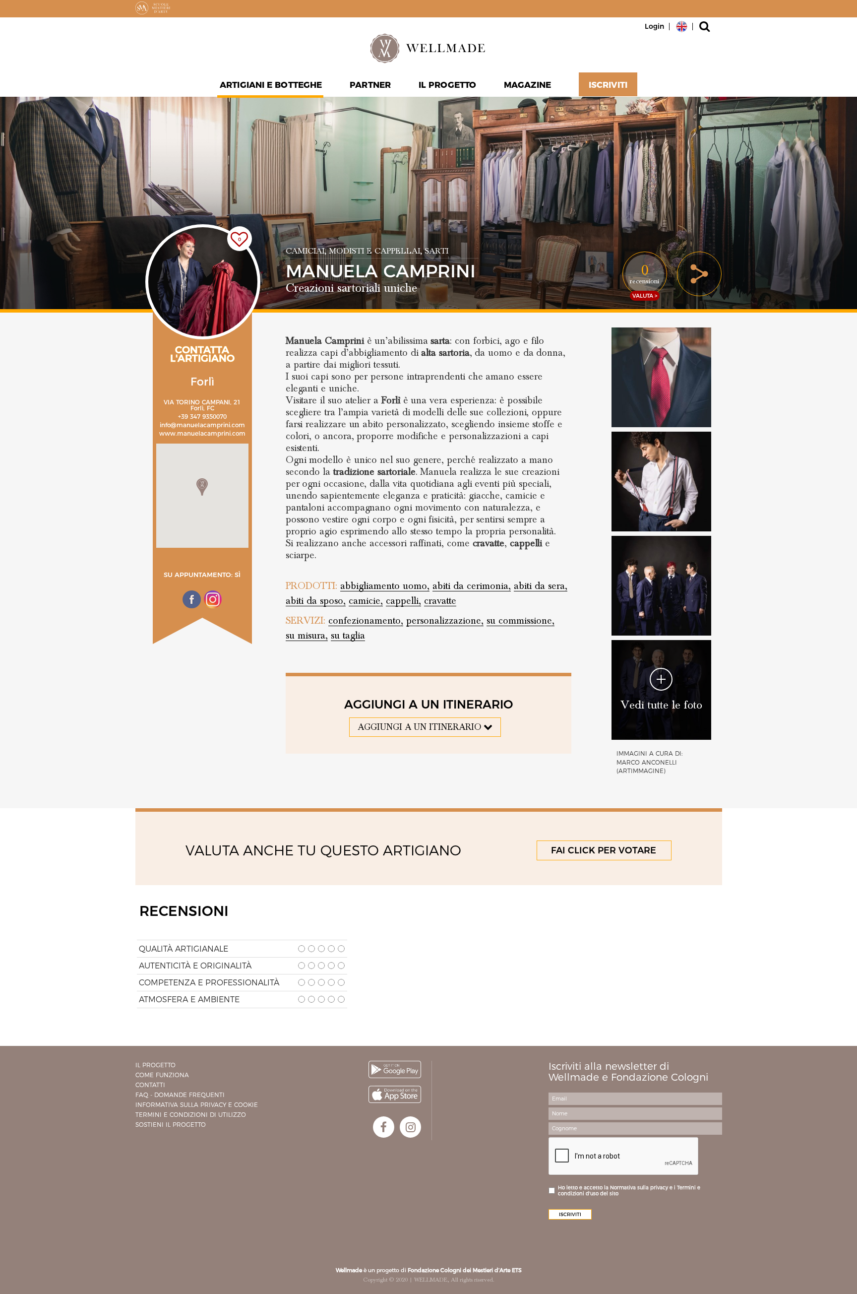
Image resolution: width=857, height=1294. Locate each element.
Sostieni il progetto (170, 1124)
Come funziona (162, 1075)
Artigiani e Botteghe (271, 85)
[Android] (394, 1069)
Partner (370, 85)
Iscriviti (608, 85)
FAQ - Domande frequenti (180, 1095)
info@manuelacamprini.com (202, 425)
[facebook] (383, 1127)
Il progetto (155, 1065)
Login (654, 26)
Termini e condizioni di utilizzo (190, 1114)
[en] (681, 25)
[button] (202, 487)
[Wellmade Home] (428, 48)
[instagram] (410, 1127)
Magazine (527, 85)
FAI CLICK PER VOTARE (603, 850)
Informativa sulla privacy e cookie (196, 1104)
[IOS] (394, 1094)
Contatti (150, 1085)
